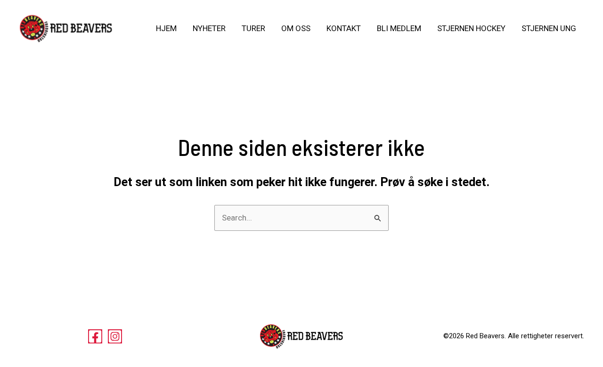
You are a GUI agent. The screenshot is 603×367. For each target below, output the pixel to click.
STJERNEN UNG (549, 28)
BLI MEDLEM (399, 28)
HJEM (166, 28)
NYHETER (209, 28)
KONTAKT (343, 28)
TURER (253, 28)
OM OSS (295, 28)
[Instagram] (115, 336)
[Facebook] (95, 336)
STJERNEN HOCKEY (471, 28)
